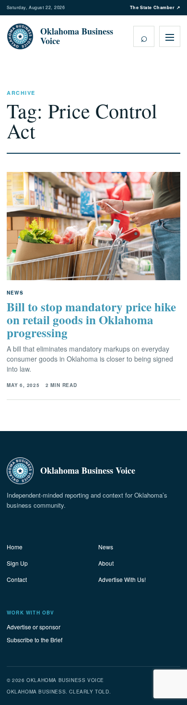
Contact (17, 579)
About (106, 563)
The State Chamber (155, 7)
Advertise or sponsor (33, 627)
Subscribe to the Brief (34, 640)
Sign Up (17, 563)
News (105, 547)
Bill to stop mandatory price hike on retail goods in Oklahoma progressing (91, 319)
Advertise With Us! (122, 579)
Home (15, 547)
